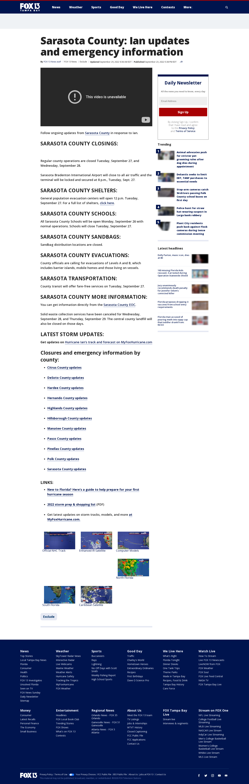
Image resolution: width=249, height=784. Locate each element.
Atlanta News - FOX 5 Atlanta (103, 731)
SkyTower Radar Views (68, 656)
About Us (134, 710)
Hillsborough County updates (69, 418)
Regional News (102, 710)
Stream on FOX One (213, 710)
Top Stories (26, 656)
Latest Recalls (27, 719)
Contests (61, 735)
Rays (94, 660)
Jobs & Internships (137, 723)
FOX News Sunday (30, 692)
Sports (96, 651)
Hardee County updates (65, 388)
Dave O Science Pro (138, 680)
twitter (206, 775)
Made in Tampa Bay (174, 676)
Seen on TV (26, 688)
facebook (199, 775)
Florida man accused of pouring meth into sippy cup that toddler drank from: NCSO (173, 320)
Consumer (26, 668)
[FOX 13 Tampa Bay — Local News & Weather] (31, 7)
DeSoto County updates (65, 378)
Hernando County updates (67, 398)
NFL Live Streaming (209, 715)
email (226, 775)
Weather (62, 651)
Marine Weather (65, 668)
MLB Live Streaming (210, 726)
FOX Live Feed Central (211, 676)
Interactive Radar (65, 660)
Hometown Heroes (137, 664)
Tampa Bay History (173, 684)
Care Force (169, 688)
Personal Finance (29, 723)
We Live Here (173, 651)
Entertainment (67, 710)
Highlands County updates (67, 408)
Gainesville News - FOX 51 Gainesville (105, 724)
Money (25, 710)
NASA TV (203, 680)
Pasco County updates (64, 439)
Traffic (130, 656)
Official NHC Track (54, 550)
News (24, 651)
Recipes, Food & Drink (175, 680)
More (187, 7)
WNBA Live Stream (209, 752)
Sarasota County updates (66, 469)
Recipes (131, 672)
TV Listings (133, 719)
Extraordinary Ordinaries (140, 668)
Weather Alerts (64, 672)
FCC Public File (135, 735)
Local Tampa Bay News (33, 660)
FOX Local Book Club (67, 719)
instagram (212, 775)
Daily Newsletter (29, 696)
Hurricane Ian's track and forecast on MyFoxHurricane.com (108, 342)
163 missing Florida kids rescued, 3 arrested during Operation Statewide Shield (173, 273)
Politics (24, 676)
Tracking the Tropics (67, 680)
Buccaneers (97, 656)
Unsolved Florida (29, 684)
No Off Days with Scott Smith (104, 670)
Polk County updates (63, 459)
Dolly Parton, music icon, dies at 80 (173, 256)
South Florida (50, 605)
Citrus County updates (64, 367)
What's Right (170, 656)
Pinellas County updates (65, 449)
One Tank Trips (171, 668)
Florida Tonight (171, 660)
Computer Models (127, 550)
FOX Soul (204, 672)
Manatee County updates (66, 428)
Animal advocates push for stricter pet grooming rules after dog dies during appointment (192, 159)
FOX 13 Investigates (31, 680)
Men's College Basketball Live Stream (212, 740)
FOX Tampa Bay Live (210, 684)
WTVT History (134, 727)
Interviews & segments (175, 723)
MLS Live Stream (208, 756)
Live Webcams (64, 664)
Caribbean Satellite (91, 605)
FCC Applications (136, 739)
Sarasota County (97, 133)
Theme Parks (170, 672)
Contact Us (133, 743)
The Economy (27, 727)
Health (23, 672)
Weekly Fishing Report (103, 675)
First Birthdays (135, 676)
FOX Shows (62, 727)
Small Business (28, 731)
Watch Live (207, 651)
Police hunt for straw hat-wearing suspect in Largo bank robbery (192, 212)
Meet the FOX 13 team (139, 715)
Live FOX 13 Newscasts (211, 660)
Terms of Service (185, 131)
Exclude (83, 61)
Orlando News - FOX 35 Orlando (104, 717)
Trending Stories (65, 723)
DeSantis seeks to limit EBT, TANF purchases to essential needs (192, 178)
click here (107, 203)
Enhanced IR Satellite (92, 550)
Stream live (169, 719)
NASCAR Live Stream (210, 730)
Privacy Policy (187, 128)
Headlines (61, 715)
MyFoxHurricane (65, 684)
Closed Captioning (137, 731)
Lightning (96, 664)
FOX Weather (63, 688)
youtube (219, 775)
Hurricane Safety (65, 676)
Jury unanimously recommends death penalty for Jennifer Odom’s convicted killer (173, 289)
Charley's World (135, 660)
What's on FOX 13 (66, 731)
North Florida (124, 578)
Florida (24, 664)
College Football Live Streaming (210, 721)
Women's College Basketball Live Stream (211, 747)
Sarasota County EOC (119, 305)
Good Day (134, 651)
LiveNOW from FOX (209, 664)
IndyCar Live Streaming (211, 734)
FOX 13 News (70, 61)
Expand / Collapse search (227, 7)
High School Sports (101, 679)
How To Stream (207, 656)
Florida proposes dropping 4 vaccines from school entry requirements (173, 304)
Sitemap (24, 700)
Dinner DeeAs (170, 664)
